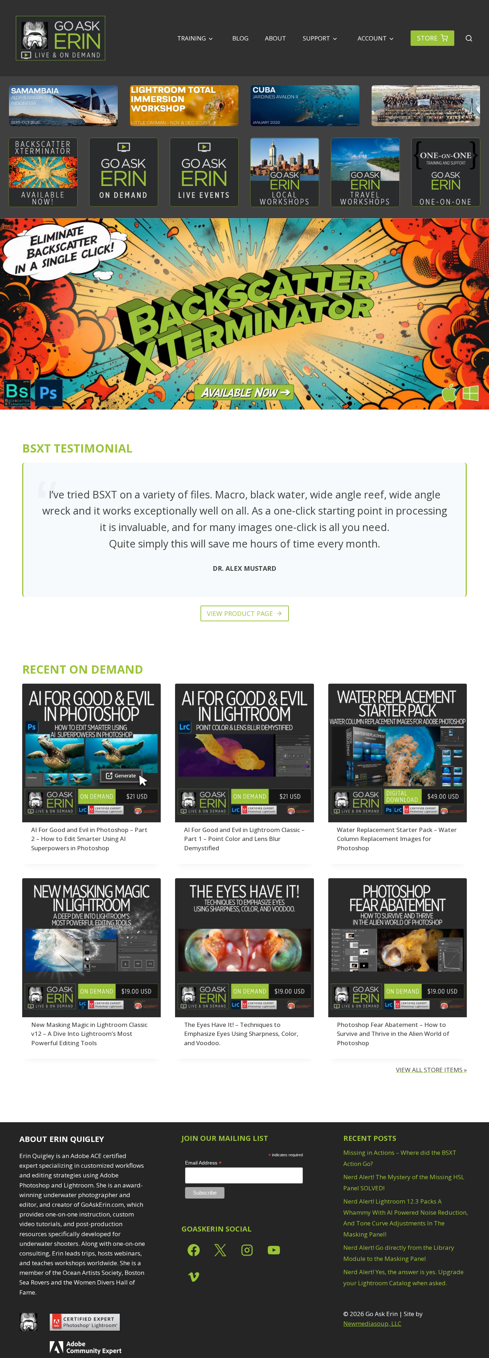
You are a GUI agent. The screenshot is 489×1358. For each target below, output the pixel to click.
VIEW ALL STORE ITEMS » (431, 1070)
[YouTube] (274, 1250)
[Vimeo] (193, 1277)
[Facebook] (193, 1250)
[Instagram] (247, 1250)
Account (371, 38)
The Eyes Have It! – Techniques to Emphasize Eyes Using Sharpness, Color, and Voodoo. (241, 1033)
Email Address (203, 1162)
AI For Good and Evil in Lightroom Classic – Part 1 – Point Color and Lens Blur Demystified (244, 839)
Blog (240, 38)
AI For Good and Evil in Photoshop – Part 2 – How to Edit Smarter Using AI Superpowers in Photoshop (89, 839)
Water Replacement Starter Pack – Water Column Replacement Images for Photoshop (397, 839)
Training (191, 38)
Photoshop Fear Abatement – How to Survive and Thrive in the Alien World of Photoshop (393, 1033)
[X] (220, 1250)
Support (316, 38)
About (275, 38)
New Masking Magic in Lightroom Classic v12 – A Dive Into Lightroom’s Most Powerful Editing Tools (89, 1033)
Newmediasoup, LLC (372, 1323)
